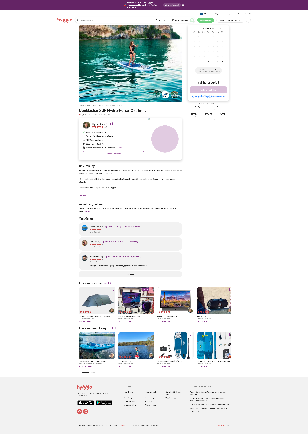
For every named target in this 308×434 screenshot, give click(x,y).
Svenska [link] (220, 425)
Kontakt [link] (248, 14)
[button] (183, 5)
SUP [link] (113, 328)
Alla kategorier (84, 106)
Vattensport (111, 106)
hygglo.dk (193, 394)
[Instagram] (85, 411)
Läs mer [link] (118, 147)
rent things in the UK (209, 409)
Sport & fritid (98, 106)
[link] (65, 20)
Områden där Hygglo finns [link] (173, 393)
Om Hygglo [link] (128, 392)
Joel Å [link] (109, 124)
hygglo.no (225, 405)
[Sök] (192, 20)
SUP (120, 106)
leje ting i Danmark (207, 392)
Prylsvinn (148, 401)
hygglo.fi (203, 400)
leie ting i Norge (203, 405)
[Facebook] (79, 411)
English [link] (228, 425)
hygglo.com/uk (195, 411)
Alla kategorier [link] (150, 405)
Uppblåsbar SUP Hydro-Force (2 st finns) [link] (122, 226)
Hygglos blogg (170, 398)
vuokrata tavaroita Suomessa (209, 398)
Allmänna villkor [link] (130, 405)
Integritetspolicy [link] (151, 392)
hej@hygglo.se (124, 425)
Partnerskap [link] (149, 398)
